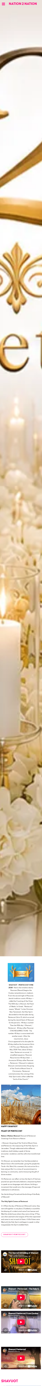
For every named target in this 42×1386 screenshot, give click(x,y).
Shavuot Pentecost (14, 1234)
